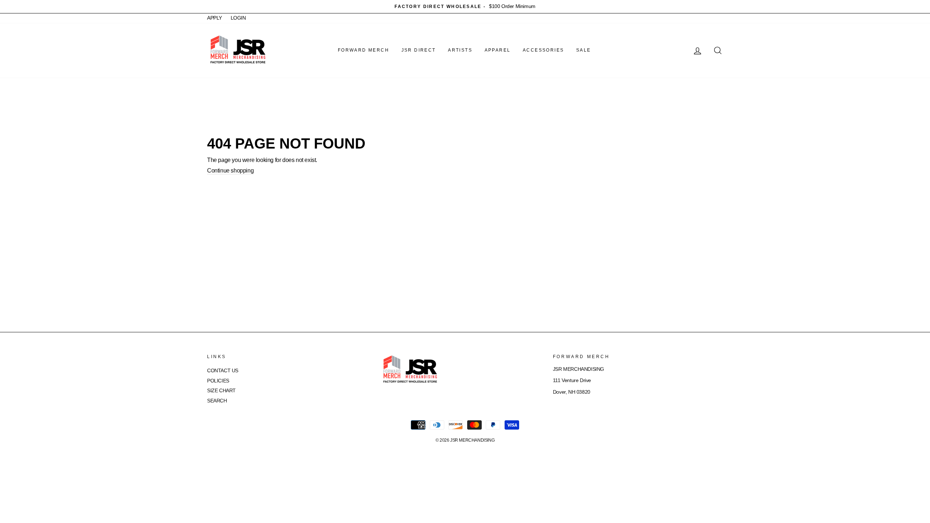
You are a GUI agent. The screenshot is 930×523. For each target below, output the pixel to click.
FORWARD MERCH (363, 50)
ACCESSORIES (543, 50)
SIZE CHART (221, 390)
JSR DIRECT (418, 50)
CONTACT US (222, 370)
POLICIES (218, 381)
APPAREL (498, 50)
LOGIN (238, 18)
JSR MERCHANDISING (472, 440)
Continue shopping (230, 170)
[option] (465, 6)
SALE (583, 50)
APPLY (214, 18)
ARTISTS (460, 50)
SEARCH (217, 401)
